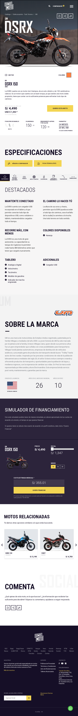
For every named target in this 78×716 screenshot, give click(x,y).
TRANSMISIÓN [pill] (63, 179)
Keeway (58, 648)
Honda (51, 648)
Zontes (47, 653)
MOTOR (11, 75)
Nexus (6, 651)
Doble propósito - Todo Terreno (23, 14)
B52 (6, 648)
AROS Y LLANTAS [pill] (34, 179)
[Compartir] (65, 16)
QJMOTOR (14, 651)
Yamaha (31, 653)
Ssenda (50, 651)
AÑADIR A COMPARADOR (20, 163)
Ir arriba (37, 712)
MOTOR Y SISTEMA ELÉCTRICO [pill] (14, 179)
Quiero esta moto (60, 108)
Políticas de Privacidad (48, 663)
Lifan (71, 648)
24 (62, 466)
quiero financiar (39, 490)
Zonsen (39, 653)
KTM (65, 648)
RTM (29, 651)
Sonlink (43, 651)
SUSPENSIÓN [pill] (44, 179)
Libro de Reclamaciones (48, 669)
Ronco (23, 651)
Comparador (58, 6)
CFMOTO (30, 648)
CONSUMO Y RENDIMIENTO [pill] (53, 179)
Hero (44, 648)
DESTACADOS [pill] (4, 179)
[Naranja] (69, 75)
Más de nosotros (9, 670)
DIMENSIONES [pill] (73, 178)
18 (58, 466)
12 (53, 466)
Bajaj (11, 648)
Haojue (38, 648)
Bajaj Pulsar (20, 648)
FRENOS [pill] (24, 178)
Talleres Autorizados (47, 671)
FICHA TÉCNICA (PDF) (49, 163)
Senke (36, 651)
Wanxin (71, 651)
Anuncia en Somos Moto (47, 694)
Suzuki (58, 651)
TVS (65, 651)
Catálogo (8, 14)
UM (36, 14)
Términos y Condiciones (48, 666)
